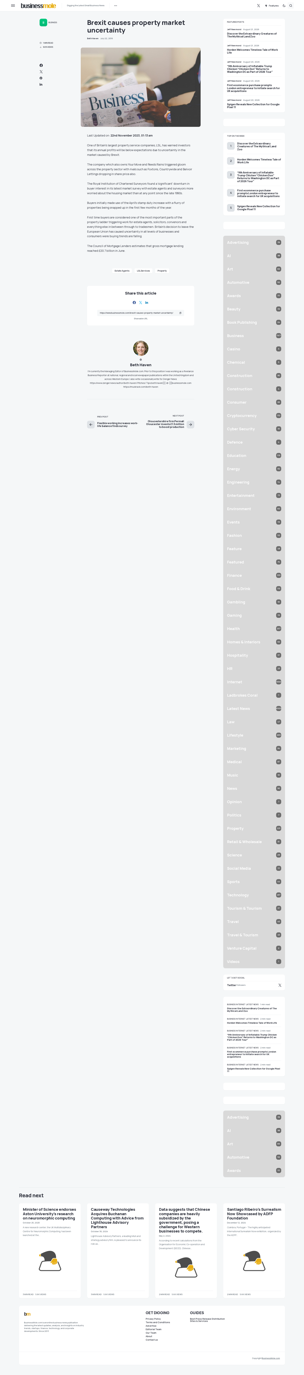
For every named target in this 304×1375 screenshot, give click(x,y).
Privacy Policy (153, 1319)
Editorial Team (153, 1329)
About (149, 1336)
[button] (13, 5)
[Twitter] (258, 5)
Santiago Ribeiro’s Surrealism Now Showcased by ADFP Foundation (254, 1214)
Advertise (151, 1326)
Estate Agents (122, 270)
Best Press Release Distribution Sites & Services (207, 1320)
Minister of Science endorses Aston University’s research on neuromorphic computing (49, 1214)
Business (52, 22)
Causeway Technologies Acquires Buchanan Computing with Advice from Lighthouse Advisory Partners (117, 1218)
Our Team (151, 1333)
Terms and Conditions (158, 1322)
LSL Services (143, 270)
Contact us (152, 1340)
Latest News (252, 1004)
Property (162, 270)
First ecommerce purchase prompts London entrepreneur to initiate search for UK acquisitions (253, 88)
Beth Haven (140, 365)
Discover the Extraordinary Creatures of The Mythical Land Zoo (252, 35)
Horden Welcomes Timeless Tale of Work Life (252, 51)
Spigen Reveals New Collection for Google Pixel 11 (253, 106)
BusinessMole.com (271, 1358)
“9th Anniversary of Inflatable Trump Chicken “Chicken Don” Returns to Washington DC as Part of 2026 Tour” (250, 69)
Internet (240, 1004)
